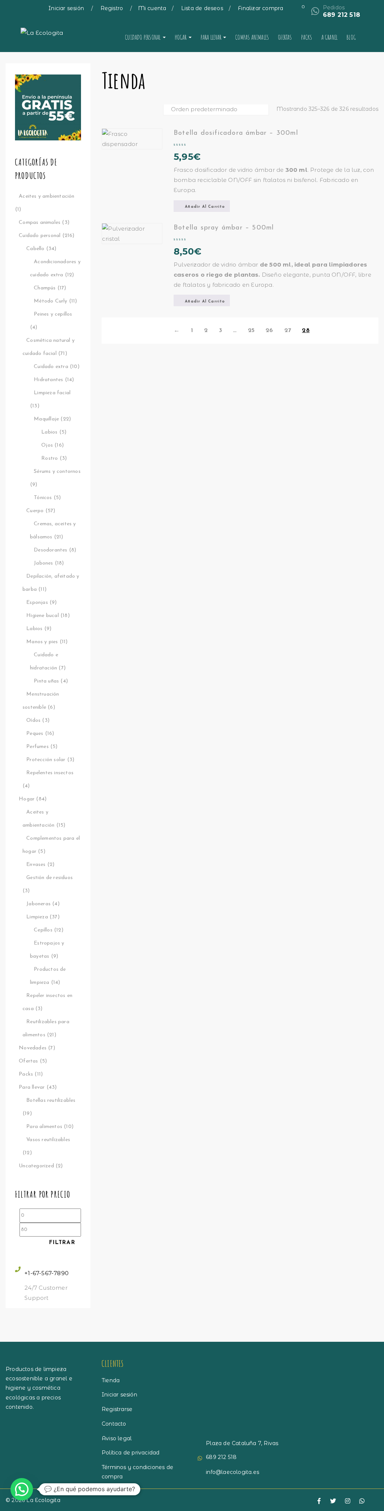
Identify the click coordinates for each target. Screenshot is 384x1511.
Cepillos (43, 930)
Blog (351, 37)
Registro (112, 8)
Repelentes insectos (50, 773)
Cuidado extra (51, 367)
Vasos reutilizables (48, 1140)
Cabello (35, 249)
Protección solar (45, 760)
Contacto (114, 1423)
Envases (35, 864)
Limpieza (37, 917)
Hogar (181, 37)
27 (287, 331)
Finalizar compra (260, 8)
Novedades (32, 1048)
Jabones (43, 563)
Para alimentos (44, 1127)
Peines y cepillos (53, 314)
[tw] (333, 1501)
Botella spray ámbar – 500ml (224, 228)
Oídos (33, 720)
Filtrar (62, 1243)
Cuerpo (35, 511)
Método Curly (50, 301)
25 (251, 331)
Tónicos (43, 498)
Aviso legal (117, 1438)
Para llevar (211, 37)
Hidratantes (48, 380)
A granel (329, 37)
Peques (34, 733)
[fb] (319, 1501)
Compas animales (252, 37)
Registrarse (117, 1409)
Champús (45, 288)
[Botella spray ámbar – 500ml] (132, 234)
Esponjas (37, 602)
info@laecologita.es (232, 1472)
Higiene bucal (42, 615)
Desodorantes (50, 550)
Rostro (49, 458)
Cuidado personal (143, 37)
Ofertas (285, 37)
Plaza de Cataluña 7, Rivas (242, 1443)
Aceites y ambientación (46, 196)
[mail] (376, 1501)
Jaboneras (38, 904)
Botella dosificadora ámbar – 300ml (236, 133)
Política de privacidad (130, 1452)
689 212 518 (341, 14)
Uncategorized (36, 1166)
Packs (306, 37)
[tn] (347, 1501)
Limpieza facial (52, 393)
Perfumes (37, 747)
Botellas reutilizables (50, 1100)
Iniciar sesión (67, 8)
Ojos (47, 445)
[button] (202, 206)
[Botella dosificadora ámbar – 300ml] (132, 139)
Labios (49, 432)
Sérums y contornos (57, 471)
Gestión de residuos (49, 878)
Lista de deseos (202, 8)
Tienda (111, 1380)
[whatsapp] (361, 1501)
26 (269, 331)
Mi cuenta (152, 8)
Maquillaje (46, 419)
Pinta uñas (46, 681)
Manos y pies (42, 642)
